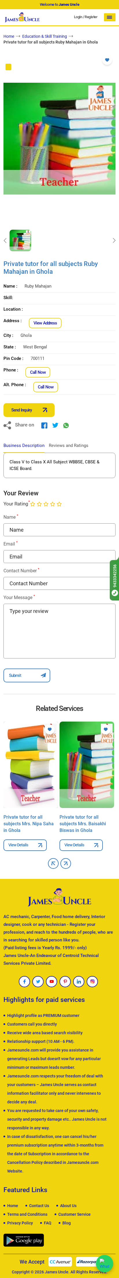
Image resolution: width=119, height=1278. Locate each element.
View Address (45, 323)
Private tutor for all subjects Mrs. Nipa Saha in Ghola (28, 823)
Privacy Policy (20, 1223)
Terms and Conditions (27, 1214)
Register (91, 17)
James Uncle (56, 1272)
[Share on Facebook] (44, 425)
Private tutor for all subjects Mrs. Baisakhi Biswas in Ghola (83, 823)
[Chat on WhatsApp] (104, 1263)
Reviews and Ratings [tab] (68, 445)
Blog (66, 1223)
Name (10, 517)
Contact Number (21, 570)
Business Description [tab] (23, 445)
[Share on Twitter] (55, 425)
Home (8, 36)
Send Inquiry (21, 410)
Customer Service (74, 1214)
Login (78, 17)
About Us (68, 1205)
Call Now (38, 372)
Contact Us (39, 1205)
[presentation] (5, 240)
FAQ (47, 1223)
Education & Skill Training (44, 36)
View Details (18, 845)
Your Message (19, 597)
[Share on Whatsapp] (66, 425)
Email (10, 544)
